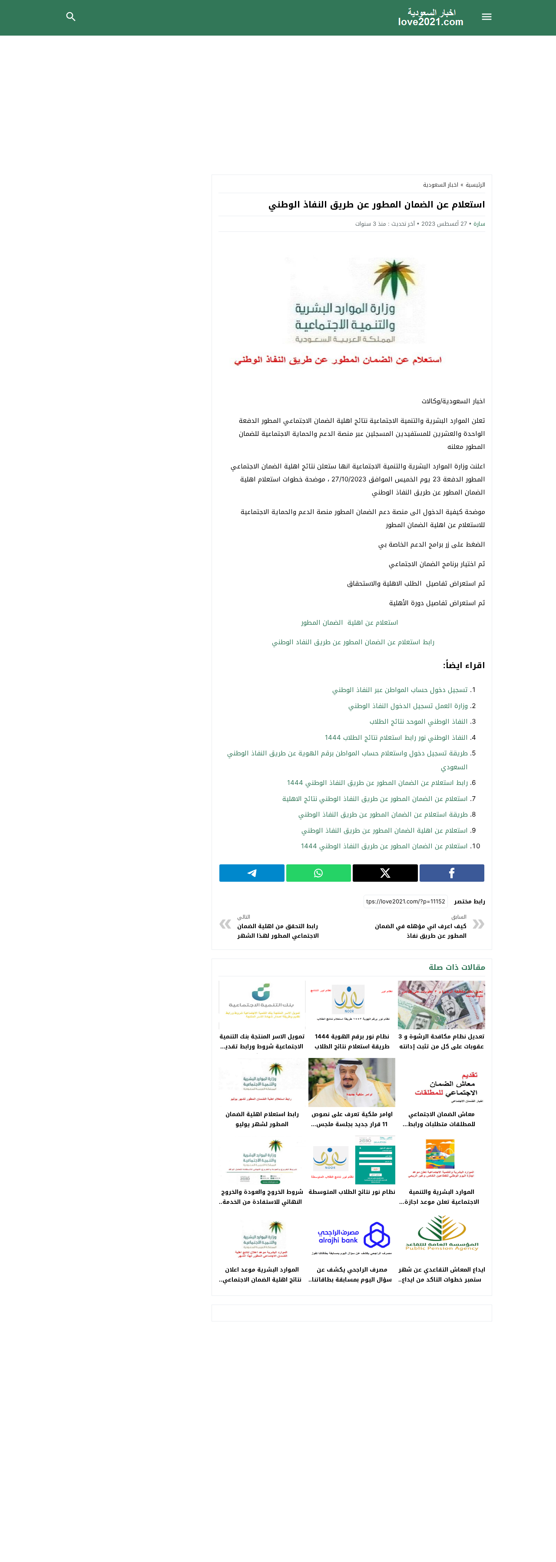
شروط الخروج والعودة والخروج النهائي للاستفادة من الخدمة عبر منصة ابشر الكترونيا (262, 1201)
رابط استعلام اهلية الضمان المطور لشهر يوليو (262, 1119)
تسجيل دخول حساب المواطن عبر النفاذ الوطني (400, 690)
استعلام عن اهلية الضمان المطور (352, 622)
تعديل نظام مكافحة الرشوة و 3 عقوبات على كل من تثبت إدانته (441, 1041)
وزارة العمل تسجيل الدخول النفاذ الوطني (408, 706)
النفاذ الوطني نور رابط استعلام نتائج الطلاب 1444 (396, 738)
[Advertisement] (278, 100)
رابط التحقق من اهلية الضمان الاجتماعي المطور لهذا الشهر (278, 927)
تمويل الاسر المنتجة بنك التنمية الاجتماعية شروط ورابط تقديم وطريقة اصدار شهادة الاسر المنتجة (262, 1051)
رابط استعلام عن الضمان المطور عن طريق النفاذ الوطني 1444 (377, 783)
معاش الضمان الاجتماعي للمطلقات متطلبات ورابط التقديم (441, 1124)
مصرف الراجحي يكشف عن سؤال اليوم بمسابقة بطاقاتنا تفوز (352, 1279)
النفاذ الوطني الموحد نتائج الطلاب (419, 721)
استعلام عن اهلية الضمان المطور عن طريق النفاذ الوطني (384, 830)
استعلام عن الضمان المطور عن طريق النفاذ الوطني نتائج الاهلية (375, 799)
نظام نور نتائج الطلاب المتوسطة (351, 1191)
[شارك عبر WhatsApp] (318, 873)
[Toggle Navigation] (489, 18)
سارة (479, 223)
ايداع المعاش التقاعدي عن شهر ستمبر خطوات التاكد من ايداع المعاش (441, 1279)
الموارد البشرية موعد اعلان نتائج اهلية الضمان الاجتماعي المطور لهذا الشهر (261, 1279)
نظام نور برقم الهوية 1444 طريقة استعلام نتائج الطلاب (352, 1041)
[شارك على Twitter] (385, 873)
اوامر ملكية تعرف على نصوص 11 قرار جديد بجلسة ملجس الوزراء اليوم (352, 1124)
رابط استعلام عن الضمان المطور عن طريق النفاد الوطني (352, 642)
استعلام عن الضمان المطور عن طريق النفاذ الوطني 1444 (384, 846)
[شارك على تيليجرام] (252, 873)
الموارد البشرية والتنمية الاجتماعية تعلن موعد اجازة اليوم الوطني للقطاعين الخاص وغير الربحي (441, 1206)
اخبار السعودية (440, 184)
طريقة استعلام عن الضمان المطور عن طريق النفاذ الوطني (383, 814)
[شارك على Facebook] (452, 873)
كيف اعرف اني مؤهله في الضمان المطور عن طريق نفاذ (421, 927)
